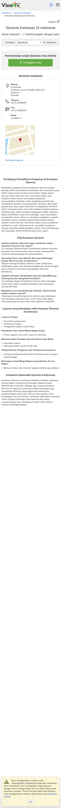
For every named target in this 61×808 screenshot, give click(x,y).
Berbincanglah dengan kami (42, 34)
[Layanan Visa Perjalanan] (11, 5)
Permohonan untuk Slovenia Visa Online (30, 55)
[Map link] (20, 140)
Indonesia (49, 42)
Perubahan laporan (14, 160)
